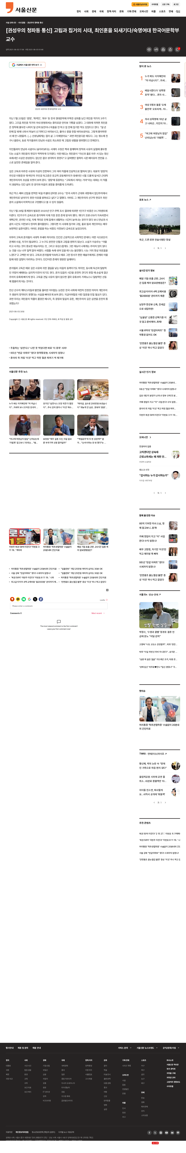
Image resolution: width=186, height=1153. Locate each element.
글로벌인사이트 (67, 1100)
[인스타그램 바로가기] (161, 1132)
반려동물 (107, 1100)
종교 (105, 1087)
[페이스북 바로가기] (149, 1132)
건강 (105, 1096)
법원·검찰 (27, 1070)
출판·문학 (107, 1078)
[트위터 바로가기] (155, 1132)
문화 (121, 11)
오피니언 (144, 11)
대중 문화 (107, 1083)
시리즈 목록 (126, 1065)
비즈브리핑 (47, 1100)
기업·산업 (46, 1065)
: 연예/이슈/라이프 (151, 753)
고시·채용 (88, 1078)
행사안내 (9, 1047)
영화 (105, 1105)
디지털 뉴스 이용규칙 (66, 1132)
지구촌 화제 (65, 1096)
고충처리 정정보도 (173, 1082)
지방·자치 (88, 1070)
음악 (105, 1065)
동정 (124, 1112)
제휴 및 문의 (23, 1047)
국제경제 (64, 1065)
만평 (124, 1093)
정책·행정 (88, 1065)
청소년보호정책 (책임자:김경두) (43, 1132)
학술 (105, 1070)
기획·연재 (131, 11)
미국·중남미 (65, 1087)
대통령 (8, 1065)
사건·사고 (27, 1065)
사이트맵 (170, 1086)
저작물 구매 (171, 1073)
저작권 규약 (171, 1077)
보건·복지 (27, 1092)
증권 (44, 1087)
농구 (142, 1078)
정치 (79, 11)
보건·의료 (27, 1087)
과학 (26, 1083)
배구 (142, 1083)
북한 (7, 1074)
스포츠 (162, 11)
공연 (105, 1109)
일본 (63, 1074)
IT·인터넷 (46, 1092)
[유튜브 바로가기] (166, 1132)
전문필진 (125, 1089)
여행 (105, 1092)
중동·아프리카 (66, 1078)
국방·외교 (9, 1078)
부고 (124, 1117)
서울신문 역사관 (173, 1064)
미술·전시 (107, 1074)
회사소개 (170, 1060)
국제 (101, 11)
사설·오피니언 (11, 22)
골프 (142, 1074)
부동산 (45, 1070)
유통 (44, 1083)
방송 (142, 1098)
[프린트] (163, 49)
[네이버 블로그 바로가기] (178, 1132)
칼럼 (124, 1084)
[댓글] (177, 49)
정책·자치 (111, 11)
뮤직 (142, 1111)
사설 (124, 1080)
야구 (142, 1065)
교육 (26, 1078)
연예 (171, 11)
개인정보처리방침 (22, 1132)
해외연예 (144, 1106)
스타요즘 (144, 1115)
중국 (63, 1070)
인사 (124, 1108)
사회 (86, 11)
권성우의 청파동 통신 (35, 22)
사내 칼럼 (21, 22)
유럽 (63, 1092)
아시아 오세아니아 (68, 1083)
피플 (153, 11)
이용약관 (9, 1132)
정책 (44, 1096)
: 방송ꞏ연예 (148, 594)
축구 (142, 1070)
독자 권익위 (171, 1068)
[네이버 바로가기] (172, 1132)
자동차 (45, 1078)
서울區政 (88, 1074)
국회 (7, 1070)
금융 (44, 1074)
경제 (94, 11)
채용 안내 (37, 1047)
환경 (26, 1074)
